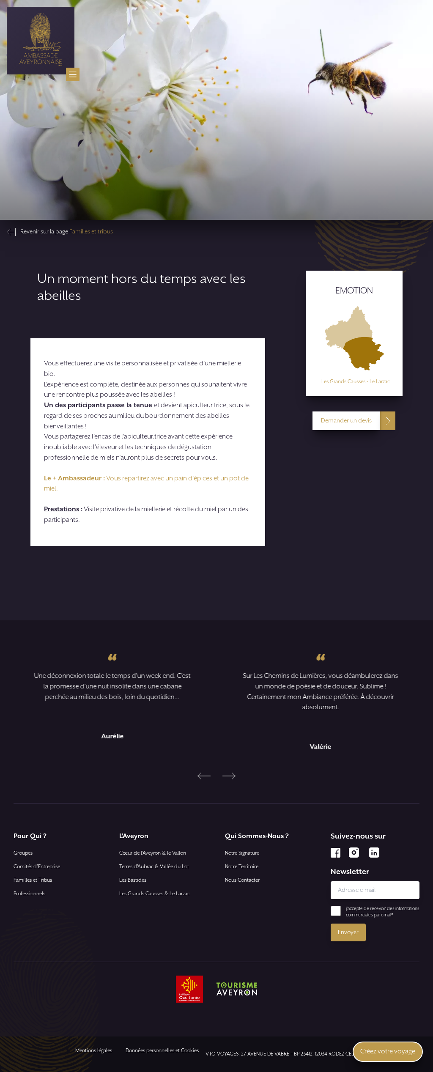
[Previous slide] (204, 776)
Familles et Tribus (33, 880)
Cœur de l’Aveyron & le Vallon (152, 853)
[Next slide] (229, 776)
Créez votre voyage (387, 1052)
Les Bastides (132, 880)
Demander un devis (346, 420)
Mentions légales (93, 1050)
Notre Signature (242, 853)
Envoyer (348, 932)
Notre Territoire (241, 867)
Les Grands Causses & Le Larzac (154, 894)
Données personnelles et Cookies (162, 1050)
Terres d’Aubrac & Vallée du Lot (154, 867)
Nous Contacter (242, 880)
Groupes (23, 853)
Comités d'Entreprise (37, 867)
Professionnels (29, 894)
